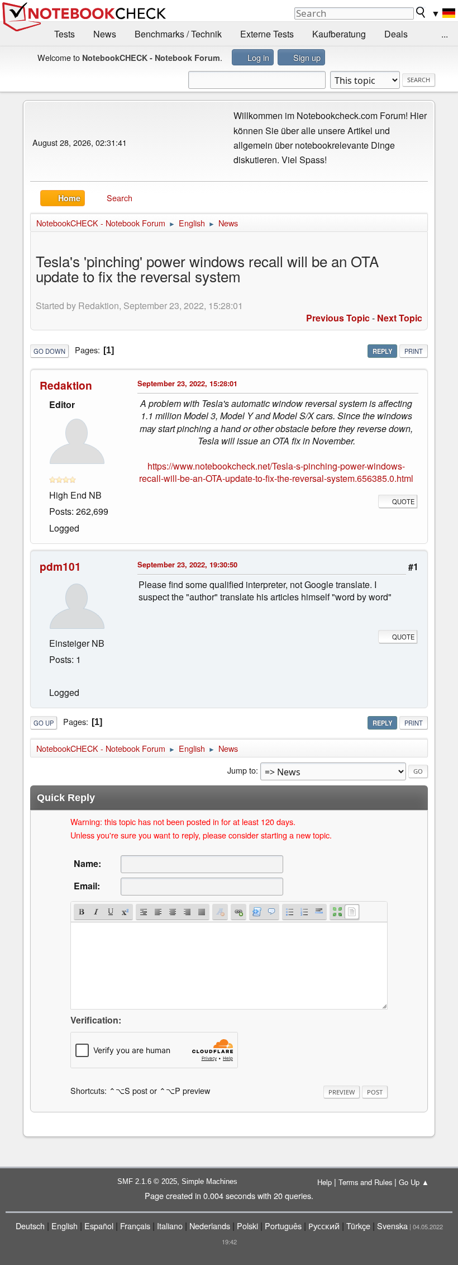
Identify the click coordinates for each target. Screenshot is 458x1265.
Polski (247, 1225)
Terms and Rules (365, 1182)
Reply (382, 351)
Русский (324, 1225)
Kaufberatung (339, 33)
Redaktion (66, 385)
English (64, 1225)
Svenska (392, 1225)
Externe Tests (267, 33)
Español (98, 1225)
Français (135, 1225)
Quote (403, 501)
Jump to (241, 770)
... (444, 33)
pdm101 (60, 566)
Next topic (399, 317)
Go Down (49, 351)
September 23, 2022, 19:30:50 (187, 564)
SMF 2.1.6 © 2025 (147, 1181)
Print (413, 351)
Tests (64, 33)
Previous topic (338, 317)
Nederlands (209, 1225)
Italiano (170, 1225)
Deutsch (30, 1225)
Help (324, 1182)
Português (283, 1225)
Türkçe (358, 1225)
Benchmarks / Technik (178, 33)
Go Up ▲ (414, 1182)
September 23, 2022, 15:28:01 (187, 383)
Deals (396, 33)
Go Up (44, 722)
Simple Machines (209, 1181)
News (104, 33)
